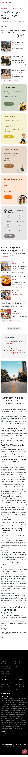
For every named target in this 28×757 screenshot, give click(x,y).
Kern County (22, 720)
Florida (10, 722)
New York (23, 722)
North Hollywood (19, 702)
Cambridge (4, 728)
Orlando (14, 722)
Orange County (22, 706)
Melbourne (8, 735)
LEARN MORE (9, 136)
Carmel (3, 720)
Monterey (7, 720)
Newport (10, 726)
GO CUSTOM (9, 103)
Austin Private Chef (15, 354)
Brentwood (20, 700)
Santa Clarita (22, 708)
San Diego (15, 712)
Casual (7, 343)
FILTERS (22, 35)
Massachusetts (17, 726)
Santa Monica (11, 702)
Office (15, 8)
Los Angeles (4, 698)
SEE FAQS (8, 197)
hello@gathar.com (19, 684)
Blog (16, 666)
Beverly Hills (4, 702)
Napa (6, 718)
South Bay (14, 706)
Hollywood (10, 700)
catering (7, 693)
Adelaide (3, 737)
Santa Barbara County (6, 710)
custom (6, 256)
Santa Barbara (16, 710)
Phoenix (16, 724)
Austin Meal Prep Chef (15, 352)
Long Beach (17, 698)
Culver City (4, 700)
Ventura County (14, 708)
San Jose (18, 714)
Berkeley (11, 718)
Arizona (11, 724)
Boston (10, 728)
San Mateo (17, 716)
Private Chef (18, 340)
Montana (15, 728)
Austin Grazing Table (15, 350)
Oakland (16, 718)
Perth (10, 737)
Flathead (20, 728)
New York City (5, 724)
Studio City (8, 706)
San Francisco (4, 714)
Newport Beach (6, 708)
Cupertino (3, 716)
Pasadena (10, 698)
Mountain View (10, 716)
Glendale (23, 698)
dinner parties (7, 620)
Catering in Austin (20, 348)
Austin (12, 720)
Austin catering (6, 8)
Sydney (3, 735)
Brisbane (14, 735)
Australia (3, 731)
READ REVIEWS (9, 236)
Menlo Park (21, 718)
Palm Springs (9, 712)
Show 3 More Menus (14, 328)
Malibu (14, 700)
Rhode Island (4, 726)
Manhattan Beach (11, 704)
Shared (11, 343)
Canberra (19, 735)
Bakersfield (4, 722)
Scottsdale (21, 724)
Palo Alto (23, 714)
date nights (15, 620)
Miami (18, 722)
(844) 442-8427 (19, 687)
